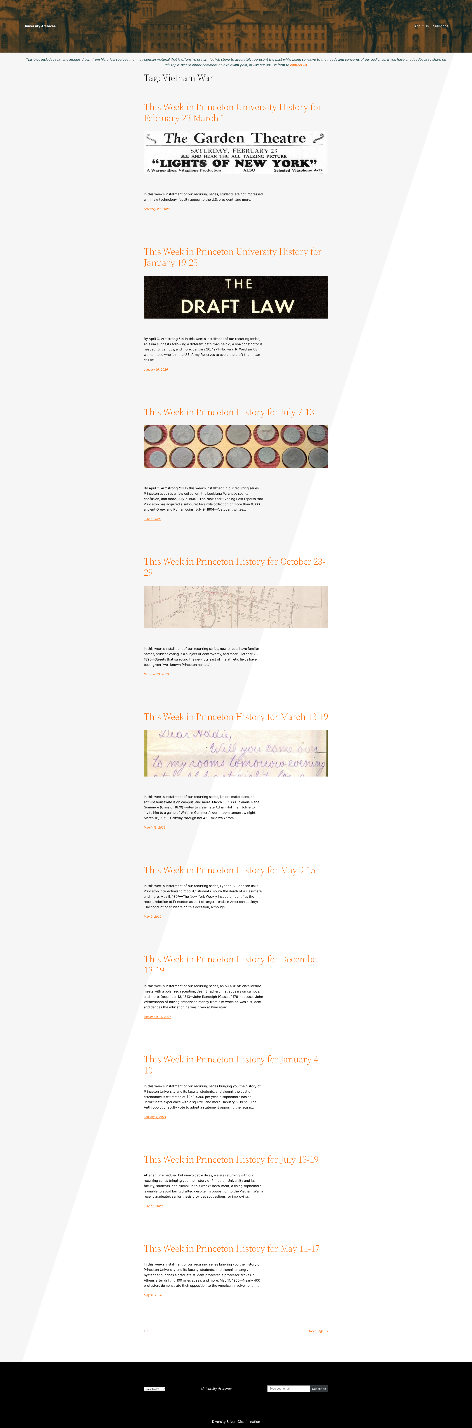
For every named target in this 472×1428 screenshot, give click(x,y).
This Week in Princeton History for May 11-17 (232, 1248)
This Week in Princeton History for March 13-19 (236, 716)
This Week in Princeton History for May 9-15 (229, 869)
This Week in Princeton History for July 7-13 (229, 411)
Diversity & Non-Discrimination (236, 1422)
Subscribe (440, 26)
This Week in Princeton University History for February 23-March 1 (233, 112)
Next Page (318, 1331)
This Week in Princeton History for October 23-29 (234, 567)
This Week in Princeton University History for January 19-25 (233, 257)
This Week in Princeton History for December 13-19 (232, 964)
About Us (421, 26)
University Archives (40, 26)
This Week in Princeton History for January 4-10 (232, 1065)
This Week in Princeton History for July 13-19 (231, 1159)
